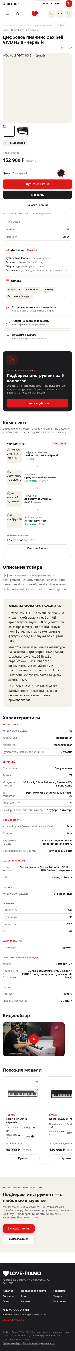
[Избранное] (52, 14)
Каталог (22, 25)
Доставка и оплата (33, 1291)
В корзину (37, 194)
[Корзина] (68, 14)
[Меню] (7, 13)
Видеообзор (17, 143)
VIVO (5, 30)
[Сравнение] (60, 14)
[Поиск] (18, 14)
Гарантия (59, 1291)
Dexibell (60, 25)
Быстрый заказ (37, 548)
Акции (25, 1301)
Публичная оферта (12, 1343)
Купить (22, 1158)
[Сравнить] (37, 1089)
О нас (6, 1301)
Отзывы (8, 1296)
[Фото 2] (23, 131)
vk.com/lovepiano (13, 1320)
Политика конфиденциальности (39, 1343)
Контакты (59, 1301)
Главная (10, 25)
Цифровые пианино (41, 25)
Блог (24, 1296)
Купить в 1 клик (37, 184)
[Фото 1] (9, 131)
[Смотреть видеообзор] (34, 1039)
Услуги (57, 1296)
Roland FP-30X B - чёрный (17, 1120)
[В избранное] (37, 1082)
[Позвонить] (69, 3)
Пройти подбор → (37, 403)
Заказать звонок (47, 3)
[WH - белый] (69, 173)
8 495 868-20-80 (18, 1239)
